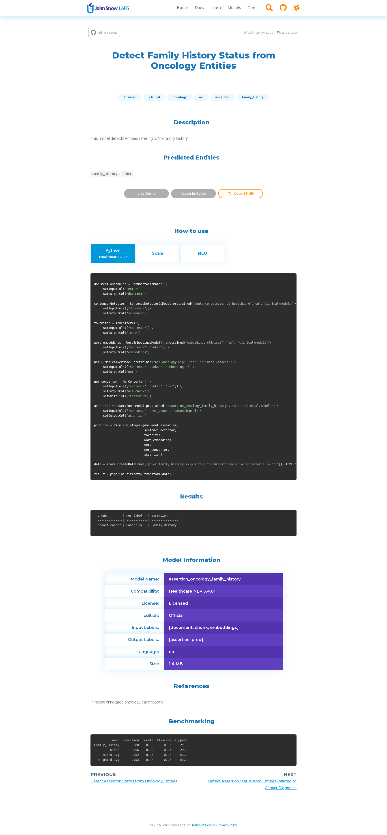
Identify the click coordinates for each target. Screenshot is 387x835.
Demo (253, 8)
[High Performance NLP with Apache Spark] (108, 7)
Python (113, 253)
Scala (157, 253)
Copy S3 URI (244, 194)
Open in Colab (193, 194)
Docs (199, 8)
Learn (216, 8)
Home (182, 8)
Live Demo (147, 194)
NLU (202, 253)
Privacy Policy (227, 825)
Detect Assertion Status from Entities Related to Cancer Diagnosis (252, 784)
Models (234, 8)
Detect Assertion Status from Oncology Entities (133, 781)
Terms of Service (203, 825)
